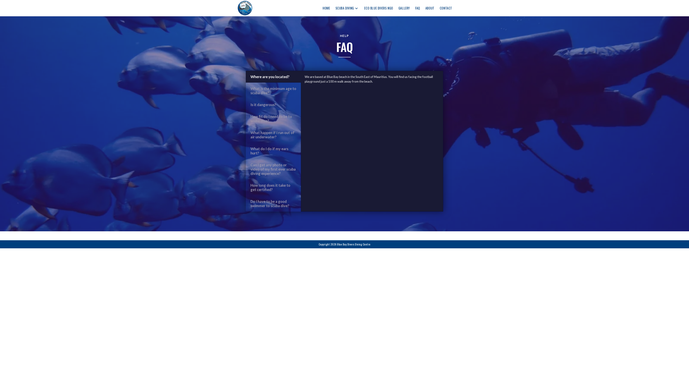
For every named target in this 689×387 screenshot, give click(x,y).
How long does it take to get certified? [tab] (270, 187)
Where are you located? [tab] (269, 77)
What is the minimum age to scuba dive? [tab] (273, 90)
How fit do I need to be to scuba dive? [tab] (271, 118)
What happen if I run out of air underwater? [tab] (272, 134)
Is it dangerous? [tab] (263, 104)
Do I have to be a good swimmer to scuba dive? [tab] (269, 203)
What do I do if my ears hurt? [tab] (269, 151)
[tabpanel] (372, 81)
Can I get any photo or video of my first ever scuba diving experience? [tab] (273, 169)
